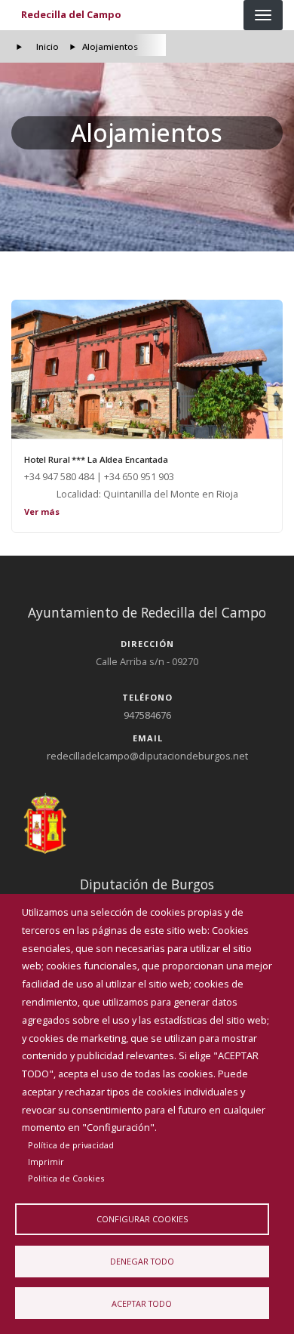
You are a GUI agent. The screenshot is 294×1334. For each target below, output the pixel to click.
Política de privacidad (71, 1145)
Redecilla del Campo (71, 14)
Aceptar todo (142, 1303)
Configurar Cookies (142, 1219)
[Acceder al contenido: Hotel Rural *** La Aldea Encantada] (147, 369)
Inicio (47, 46)
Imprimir (46, 1161)
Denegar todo (142, 1261)
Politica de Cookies (66, 1178)
